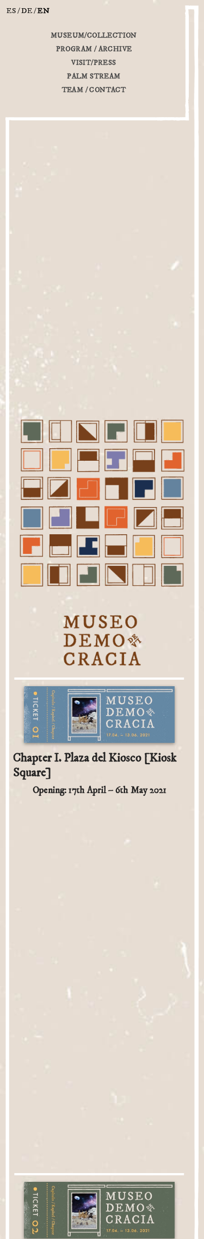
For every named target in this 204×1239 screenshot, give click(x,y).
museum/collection (94, 35)
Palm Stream (93, 76)
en (44, 11)
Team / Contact (94, 90)
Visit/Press (93, 62)
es (11, 11)
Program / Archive (94, 49)
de (27, 11)
